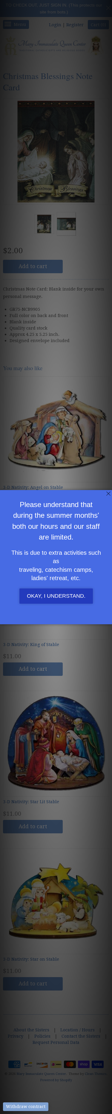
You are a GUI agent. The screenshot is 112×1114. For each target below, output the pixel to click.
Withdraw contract (25, 1106)
